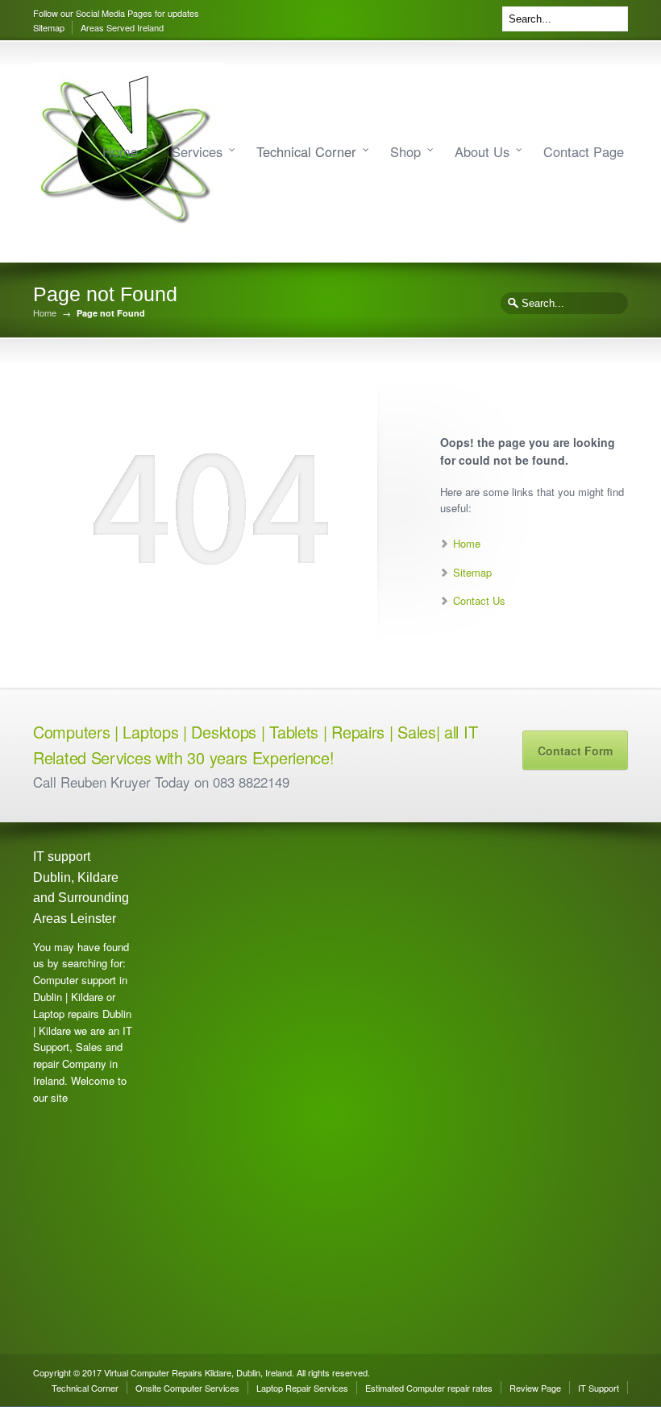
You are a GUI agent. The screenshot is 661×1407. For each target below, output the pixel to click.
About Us (482, 151)
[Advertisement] (206, 1088)
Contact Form (575, 751)
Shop (405, 151)
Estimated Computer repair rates (429, 1387)
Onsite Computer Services (187, 1387)
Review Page (535, 1387)
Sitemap (48, 27)
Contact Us (479, 600)
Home (120, 151)
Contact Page (583, 151)
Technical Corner (306, 151)
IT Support (598, 1387)
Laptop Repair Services (302, 1387)
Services (197, 151)
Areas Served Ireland (122, 27)
